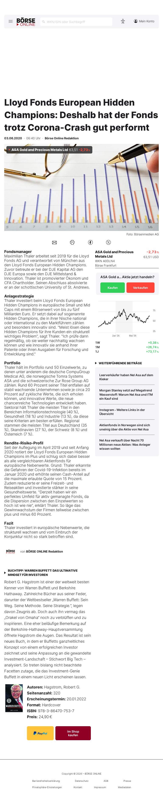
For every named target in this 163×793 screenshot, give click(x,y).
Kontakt (78, 787)
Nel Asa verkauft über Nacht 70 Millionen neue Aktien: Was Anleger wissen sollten (124, 444)
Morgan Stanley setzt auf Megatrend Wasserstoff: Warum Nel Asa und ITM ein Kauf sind (126, 394)
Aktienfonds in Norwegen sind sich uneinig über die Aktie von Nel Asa (124, 427)
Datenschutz (82, 780)
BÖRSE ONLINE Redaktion (44, 551)
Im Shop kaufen (73, 733)
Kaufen (113, 287)
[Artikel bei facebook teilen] (90, 242)
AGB (106, 780)
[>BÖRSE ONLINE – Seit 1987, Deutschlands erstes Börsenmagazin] (26, 21)
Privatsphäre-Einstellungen (47, 787)
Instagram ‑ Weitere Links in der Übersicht (122, 412)
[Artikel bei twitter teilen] (108, 242)
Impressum (100, 787)
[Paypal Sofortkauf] (40, 733)
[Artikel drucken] (72, 242)
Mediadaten (124, 787)
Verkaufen (140, 287)
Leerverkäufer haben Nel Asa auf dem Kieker (126, 377)
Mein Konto (146, 21)
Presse (127, 780)
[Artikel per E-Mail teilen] (54, 242)
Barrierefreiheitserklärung (46, 780)
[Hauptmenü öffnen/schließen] (10, 21)
